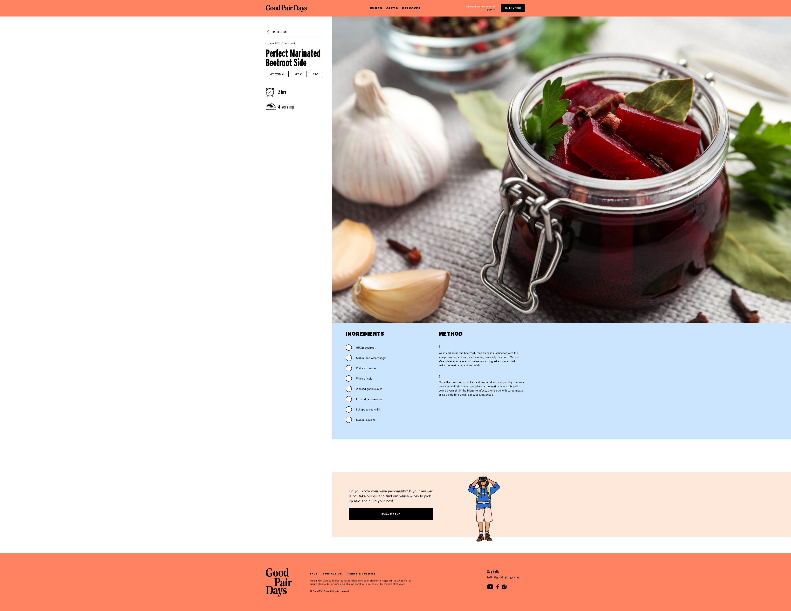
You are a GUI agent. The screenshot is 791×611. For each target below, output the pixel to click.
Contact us (332, 573)
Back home (280, 32)
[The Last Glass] (286, 8)
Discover (411, 8)
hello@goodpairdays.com (503, 577)
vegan (299, 74)
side (315, 74)
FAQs (314, 573)
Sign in (491, 10)
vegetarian (277, 74)
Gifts (392, 8)
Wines (376, 8)
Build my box (513, 8)
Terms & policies (361, 573)
